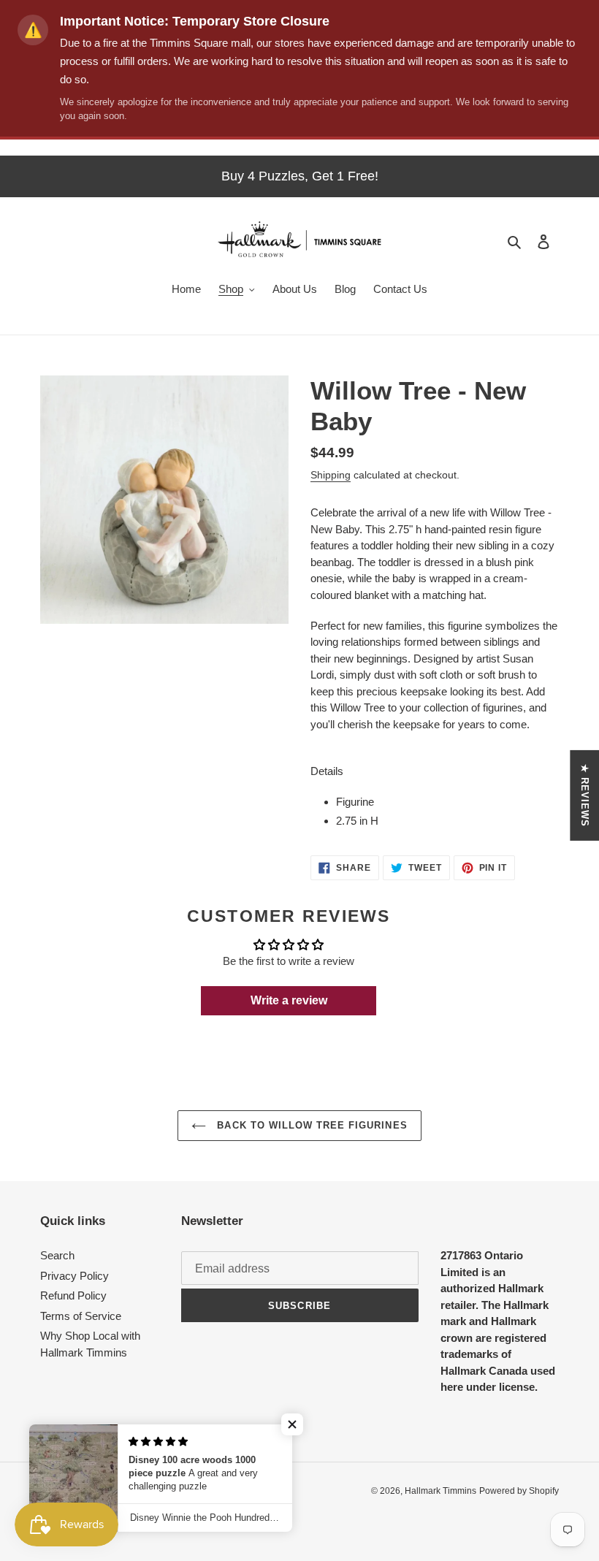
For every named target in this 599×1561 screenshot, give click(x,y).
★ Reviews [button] (584, 794)
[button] (292, 1424)
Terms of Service (80, 1316)
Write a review (289, 1000)
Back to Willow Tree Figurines (310, 1125)
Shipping (330, 475)
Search (57, 1255)
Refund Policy (73, 1295)
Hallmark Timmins (440, 1491)
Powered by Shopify (519, 1491)
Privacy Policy (74, 1276)
